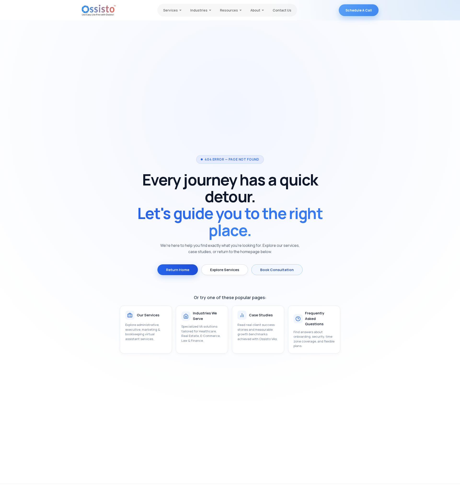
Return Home (177, 269)
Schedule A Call (358, 10)
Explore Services (224, 269)
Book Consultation (277, 269)
